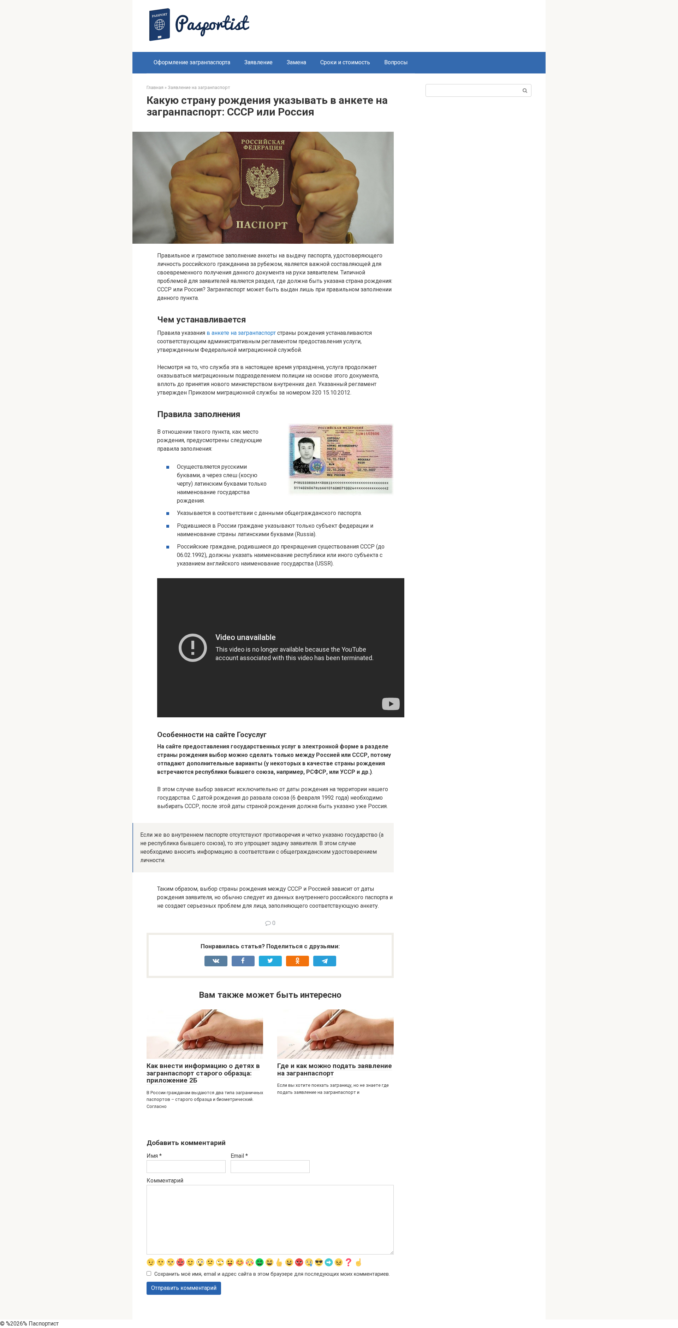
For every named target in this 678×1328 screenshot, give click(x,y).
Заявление (258, 62)
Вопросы (396, 62)
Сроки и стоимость (345, 62)
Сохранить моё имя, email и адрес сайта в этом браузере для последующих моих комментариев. (272, 1274)
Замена (296, 62)
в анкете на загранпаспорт (241, 333)
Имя (154, 1155)
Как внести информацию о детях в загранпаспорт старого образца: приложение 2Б (203, 1073)
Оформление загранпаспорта (192, 62)
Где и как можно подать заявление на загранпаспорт (334, 1069)
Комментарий (165, 1180)
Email (239, 1155)
